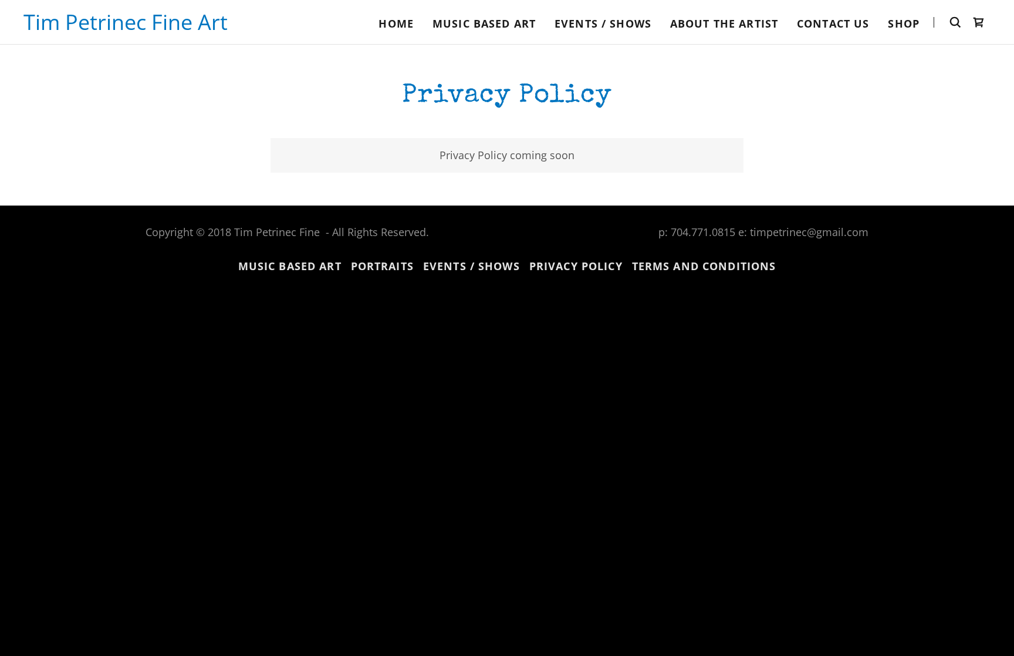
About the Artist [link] (724, 23)
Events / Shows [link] (603, 23)
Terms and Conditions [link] (704, 266)
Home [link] (396, 23)
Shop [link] (904, 23)
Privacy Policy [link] (576, 266)
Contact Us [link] (833, 23)
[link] (125, 26)
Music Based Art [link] (484, 23)
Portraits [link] (382, 266)
